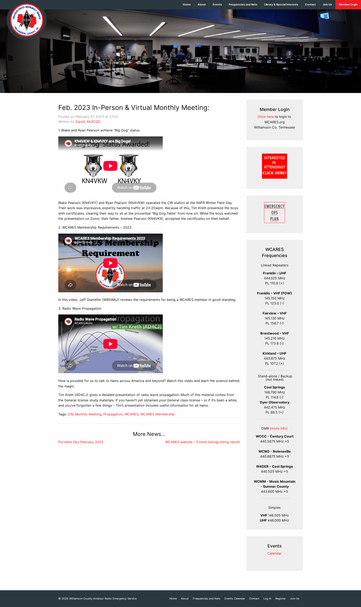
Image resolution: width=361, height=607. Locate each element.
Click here (266, 117)
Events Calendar (235, 598)
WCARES (132, 414)
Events (217, 4)
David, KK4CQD (88, 122)
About (202, 4)
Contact (310, 4)
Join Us (327, 4)
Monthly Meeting (88, 414)
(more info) (279, 428)
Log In (267, 598)
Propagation (113, 414)
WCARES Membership (157, 414)
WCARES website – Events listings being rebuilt (202, 442)
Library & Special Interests (281, 4)
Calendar (274, 553)
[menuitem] (186, 4)
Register (280, 598)
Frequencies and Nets (243, 4)
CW (70, 414)
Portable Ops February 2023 (80, 442)
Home (187, 4)
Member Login (348, 4)
